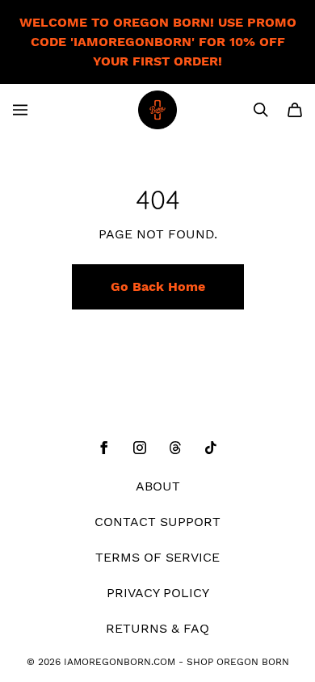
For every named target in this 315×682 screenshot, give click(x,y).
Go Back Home (158, 286)
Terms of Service (157, 557)
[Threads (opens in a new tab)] (175, 448)
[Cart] (295, 110)
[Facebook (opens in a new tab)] (104, 448)
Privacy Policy (158, 592)
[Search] (261, 110)
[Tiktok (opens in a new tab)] (211, 448)
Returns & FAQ (157, 628)
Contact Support (157, 521)
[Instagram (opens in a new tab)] (140, 448)
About (158, 486)
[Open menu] (20, 110)
